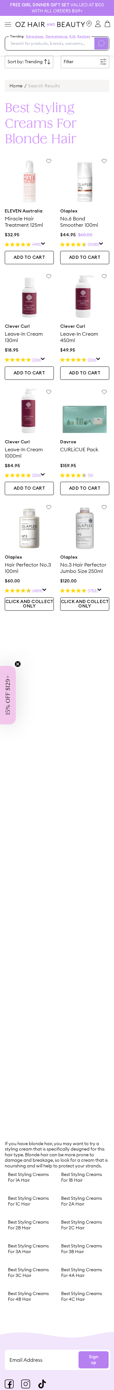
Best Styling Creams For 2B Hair (28, 1225)
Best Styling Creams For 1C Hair (28, 1201)
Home (16, 86)
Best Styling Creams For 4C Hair (81, 1296)
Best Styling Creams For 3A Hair (28, 1248)
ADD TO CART (29, 257)
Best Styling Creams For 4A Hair (81, 1272)
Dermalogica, (57, 36)
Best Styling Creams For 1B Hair (81, 1177)
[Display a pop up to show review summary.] (43, 244)
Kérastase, (35, 36)
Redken (83, 36)
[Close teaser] (18, 664)
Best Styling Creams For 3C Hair (28, 1272)
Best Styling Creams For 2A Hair (81, 1201)
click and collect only (29, 604)
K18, (72, 36)
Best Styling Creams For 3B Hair (81, 1248)
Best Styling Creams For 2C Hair (81, 1225)
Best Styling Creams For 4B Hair (28, 1296)
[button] (8, 695)
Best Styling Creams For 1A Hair (28, 1177)
